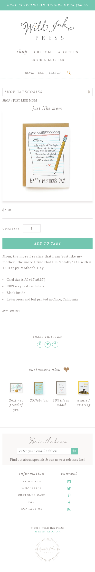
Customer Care (31, 495)
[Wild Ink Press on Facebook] (69, 502)
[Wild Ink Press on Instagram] (69, 481)
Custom (42, 52)
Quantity (10, 228)
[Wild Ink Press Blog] (69, 510)
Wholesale (32, 488)
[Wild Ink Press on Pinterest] (69, 495)
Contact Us (31, 508)
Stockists (31, 481)
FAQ (31, 502)
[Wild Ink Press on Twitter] (69, 488)
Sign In (29, 72)
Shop (22, 51)
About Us (68, 52)
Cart (41, 72)
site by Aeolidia (48, 531)
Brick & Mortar (47, 60)
